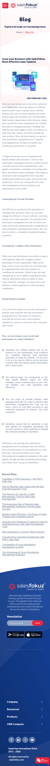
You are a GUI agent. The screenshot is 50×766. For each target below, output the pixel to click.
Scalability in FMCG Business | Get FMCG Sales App (22, 480)
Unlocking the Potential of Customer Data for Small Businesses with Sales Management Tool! (25, 524)
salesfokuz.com (16, 760)
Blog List (29, 32)
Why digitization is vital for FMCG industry (23, 532)
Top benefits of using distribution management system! (19, 545)
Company (12, 701)
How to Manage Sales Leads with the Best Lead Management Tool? (23, 487)
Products (12, 716)
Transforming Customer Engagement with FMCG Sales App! (23, 538)
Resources (13, 709)
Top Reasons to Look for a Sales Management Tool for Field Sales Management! (18, 496)
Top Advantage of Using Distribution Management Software (20, 553)
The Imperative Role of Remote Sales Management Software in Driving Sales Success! (21, 506)
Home (19, 32)
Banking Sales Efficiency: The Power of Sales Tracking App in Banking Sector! (24, 515)
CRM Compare (15, 724)
